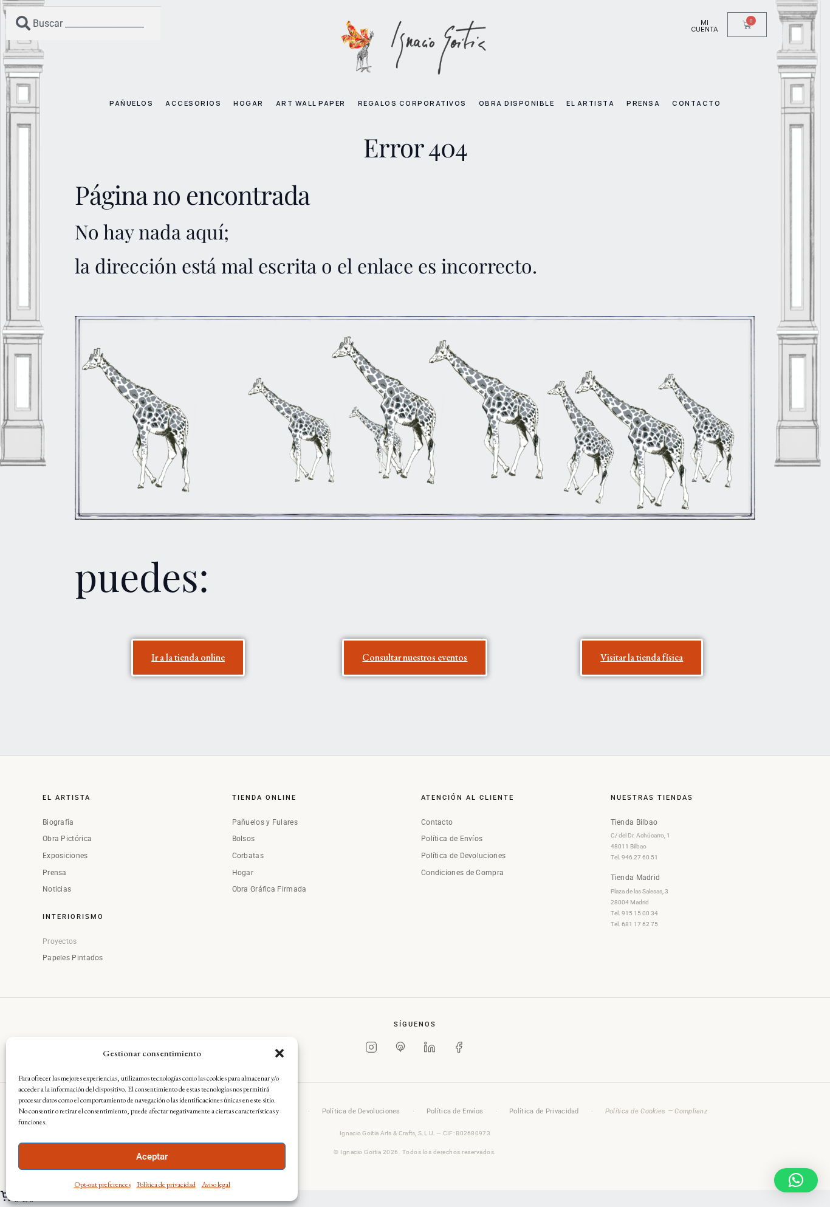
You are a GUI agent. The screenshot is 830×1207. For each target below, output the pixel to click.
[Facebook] (459, 1050)
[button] (279, 1053)
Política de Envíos (451, 838)
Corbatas (248, 855)
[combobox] (83, 23)
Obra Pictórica (67, 838)
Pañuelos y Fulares (265, 822)
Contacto (437, 822)
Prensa (55, 872)
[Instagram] (371, 1050)
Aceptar (152, 1156)
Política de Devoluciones (463, 855)
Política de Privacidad (544, 1111)
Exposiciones (65, 855)
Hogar (243, 872)
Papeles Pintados (73, 958)
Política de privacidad (166, 1184)
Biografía (58, 822)
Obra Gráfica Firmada (269, 889)
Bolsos (243, 838)
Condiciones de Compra (462, 872)
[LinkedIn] (430, 1050)
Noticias (57, 889)
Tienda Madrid (635, 877)
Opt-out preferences (102, 1184)
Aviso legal (216, 1184)
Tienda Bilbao (634, 822)
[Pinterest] (400, 1050)
